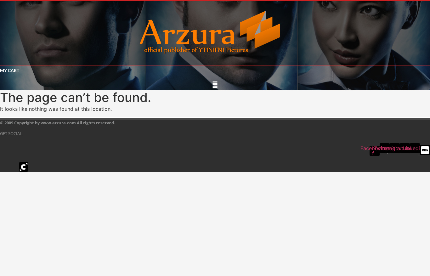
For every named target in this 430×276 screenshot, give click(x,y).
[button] (215, 85)
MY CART (9, 70)
